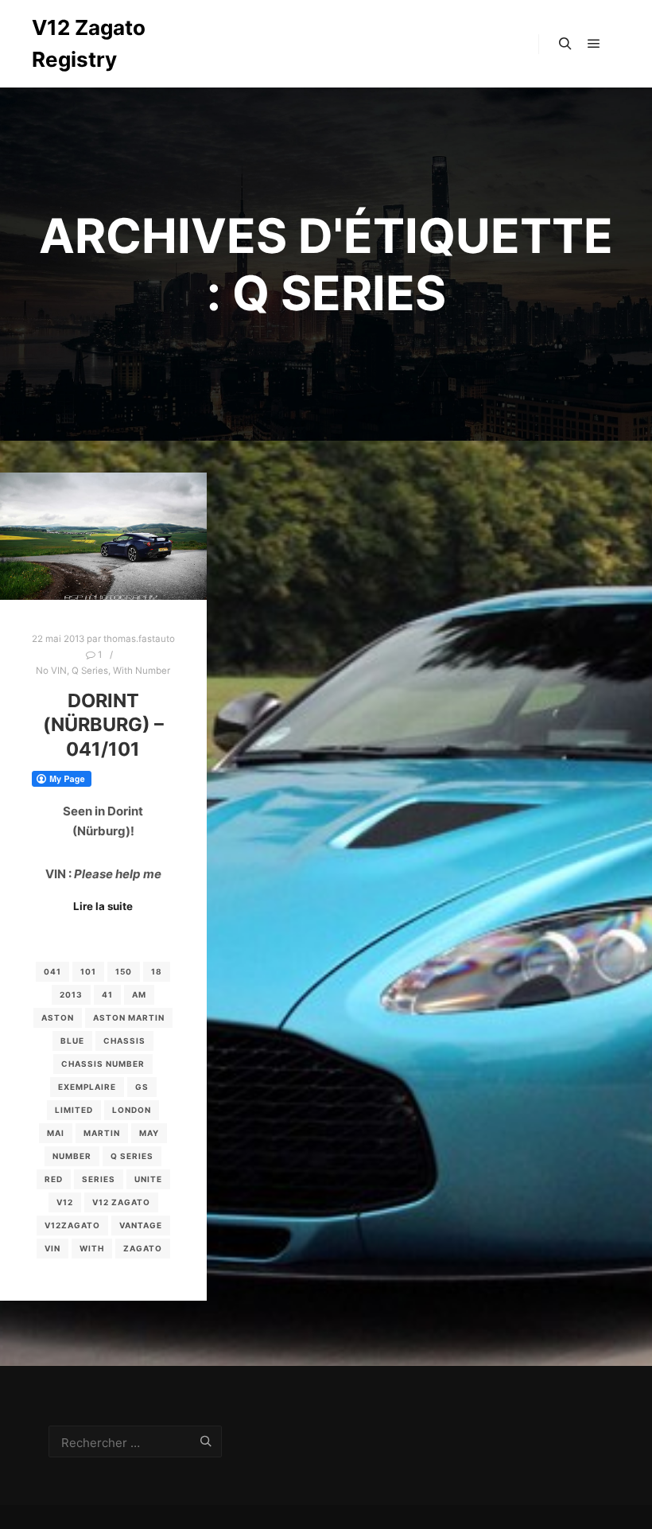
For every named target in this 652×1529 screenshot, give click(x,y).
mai (55, 1133)
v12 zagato (121, 1202)
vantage (140, 1225)
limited (74, 1110)
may (149, 1133)
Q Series (90, 670)
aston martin (129, 1017)
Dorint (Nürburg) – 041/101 (103, 725)
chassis (124, 1040)
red (54, 1179)
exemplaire (87, 1086)
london (131, 1110)
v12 (64, 1202)
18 (156, 971)
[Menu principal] (594, 43)
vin (52, 1248)
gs (142, 1086)
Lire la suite (103, 906)
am (139, 994)
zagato (142, 1248)
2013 (71, 994)
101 (88, 971)
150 (123, 971)
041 (52, 971)
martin (101, 1133)
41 (107, 994)
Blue (72, 1040)
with (92, 1248)
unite (148, 1179)
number (71, 1156)
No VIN (51, 670)
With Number (141, 670)
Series (98, 1179)
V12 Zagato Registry (89, 43)
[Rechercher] (565, 43)
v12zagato (72, 1225)
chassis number (103, 1063)
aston (57, 1017)
